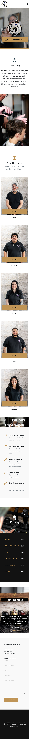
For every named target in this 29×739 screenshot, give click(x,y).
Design (7, 571)
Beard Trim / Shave (12, 546)
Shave (7, 552)
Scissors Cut (10, 565)
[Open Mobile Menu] (27, 4)
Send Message (11, 701)
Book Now (14, 211)
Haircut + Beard (11, 559)
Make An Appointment (16, 40)
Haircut (8, 539)
